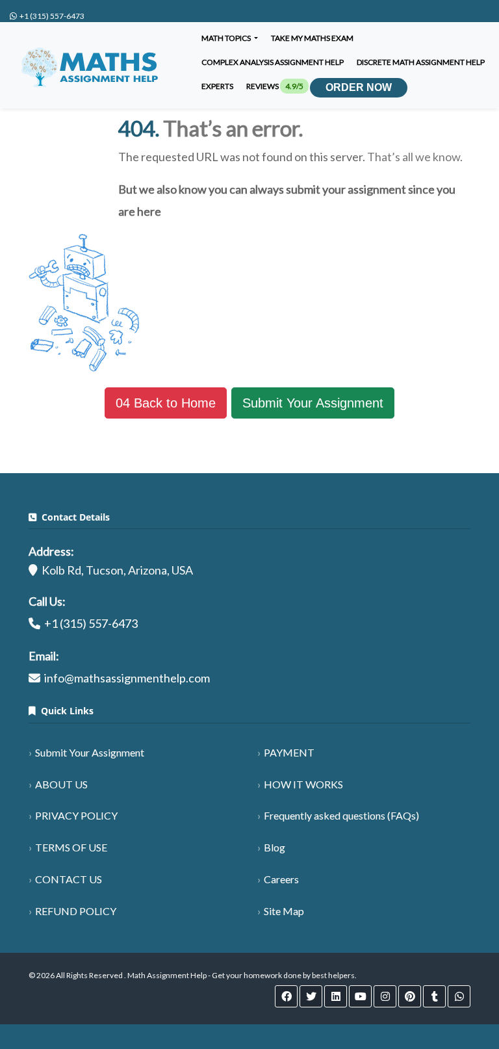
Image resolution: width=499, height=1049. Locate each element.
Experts (217, 86)
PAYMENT (289, 752)
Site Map (284, 911)
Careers (281, 879)
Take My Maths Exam (312, 38)
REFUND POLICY (75, 911)
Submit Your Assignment (312, 403)
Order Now (359, 87)
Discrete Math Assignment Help (421, 62)
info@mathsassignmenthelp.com (127, 678)
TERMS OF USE (71, 847)
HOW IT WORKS (303, 784)
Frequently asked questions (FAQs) (341, 815)
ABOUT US (61, 784)
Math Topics (226, 38)
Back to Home (166, 403)
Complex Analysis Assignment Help (272, 62)
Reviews (274, 86)
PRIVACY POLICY (76, 815)
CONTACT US (68, 879)
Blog (274, 847)
